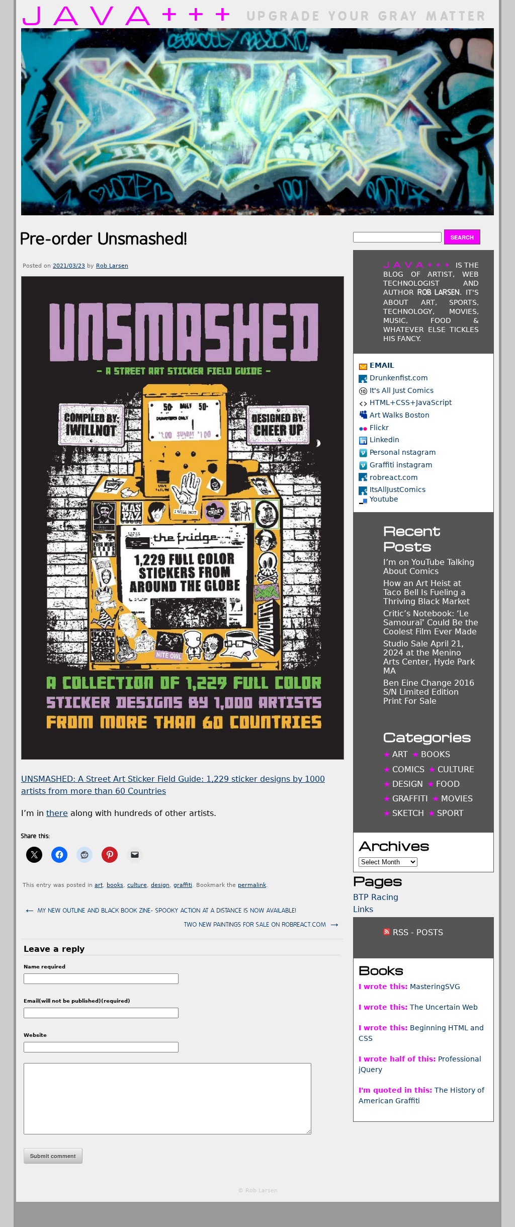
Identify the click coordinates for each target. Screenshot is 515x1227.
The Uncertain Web (444, 1007)
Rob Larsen (112, 266)
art (99, 885)
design (160, 885)
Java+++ (131, 14)
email (382, 365)
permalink (252, 885)
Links (363, 909)
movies (457, 798)
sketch (408, 813)
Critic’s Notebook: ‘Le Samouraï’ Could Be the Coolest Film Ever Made (430, 622)
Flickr (379, 428)
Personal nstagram (403, 452)
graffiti (183, 885)
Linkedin (384, 440)
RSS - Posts (416, 932)
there (57, 813)
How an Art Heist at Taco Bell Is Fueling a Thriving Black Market (426, 592)
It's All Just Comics (402, 390)
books (115, 885)
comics (408, 769)
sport (450, 813)
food (448, 784)
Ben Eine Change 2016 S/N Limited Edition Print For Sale (428, 692)
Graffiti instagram (401, 465)
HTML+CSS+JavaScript (411, 402)
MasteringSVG (435, 987)
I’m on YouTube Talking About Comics (428, 566)
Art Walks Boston (400, 415)
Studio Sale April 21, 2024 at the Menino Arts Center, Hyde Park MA (429, 657)
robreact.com (394, 477)
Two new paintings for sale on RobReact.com (262, 923)
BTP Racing (375, 897)
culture (137, 885)
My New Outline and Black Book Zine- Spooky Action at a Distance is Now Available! (160, 909)
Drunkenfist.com (399, 378)
